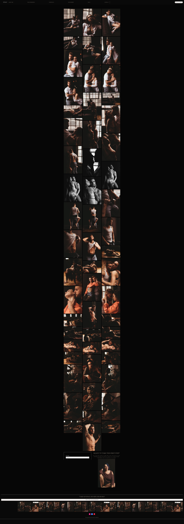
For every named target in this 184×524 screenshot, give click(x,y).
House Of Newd (178, 2)
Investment (71, 2)
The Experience (31, 2)
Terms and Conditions (95, 517)
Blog (89, 2)
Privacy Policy (87, 517)
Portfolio (51, 2)
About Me (11, 2)
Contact (107, 2)
